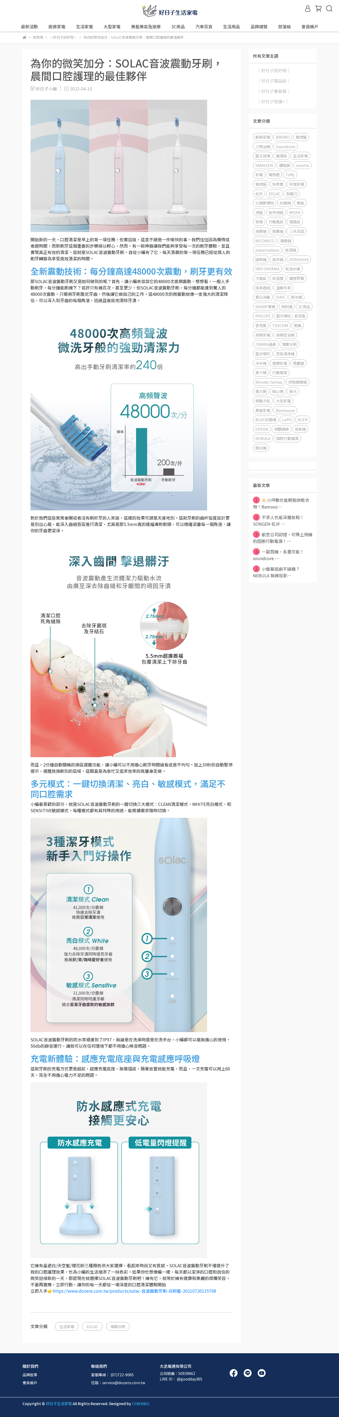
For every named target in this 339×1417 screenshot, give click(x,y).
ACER (302, 419)
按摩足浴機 (285, 335)
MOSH (295, 212)
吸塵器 (298, 363)
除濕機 (290, 250)
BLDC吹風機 (265, 419)
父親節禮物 (264, 203)
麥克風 (260, 325)
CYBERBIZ (140, 1403)
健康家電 (279, 363)
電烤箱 (260, 184)
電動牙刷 (117, 1326)
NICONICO (264, 240)
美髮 (300, 203)
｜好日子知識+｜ (273, 101)
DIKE (280, 297)
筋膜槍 (277, 231)
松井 (259, 193)
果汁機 (260, 372)
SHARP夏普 (265, 306)
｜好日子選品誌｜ (274, 81)
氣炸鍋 (277, 259)
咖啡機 (260, 259)
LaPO (287, 419)
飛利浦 (286, 306)
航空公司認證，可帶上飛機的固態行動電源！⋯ (283, 537)
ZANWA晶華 (265, 344)
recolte (302, 165)
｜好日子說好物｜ (274, 70)
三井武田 (296, 231)
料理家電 (296, 184)
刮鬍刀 (291, 193)
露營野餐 (296, 278)
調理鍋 (284, 165)
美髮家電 (262, 410)
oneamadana (267, 250)
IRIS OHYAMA (267, 268)
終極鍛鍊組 (297, 382)
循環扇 (281, 155)
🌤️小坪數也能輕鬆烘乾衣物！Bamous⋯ (281, 503)
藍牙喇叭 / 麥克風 (290, 316)
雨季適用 (262, 287)
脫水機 (260, 448)
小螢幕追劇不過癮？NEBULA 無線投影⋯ (276, 572)
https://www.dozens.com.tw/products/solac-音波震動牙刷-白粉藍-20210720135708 (134, 1291)
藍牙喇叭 (262, 353)
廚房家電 (262, 137)
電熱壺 (274, 174)
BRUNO (283, 137)
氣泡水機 (292, 268)
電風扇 (294, 221)
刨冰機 (296, 297)
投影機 (300, 429)
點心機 (277, 391)
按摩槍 (260, 231)
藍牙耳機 (262, 155)
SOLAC (92, 1326)
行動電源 (279, 372)
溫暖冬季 (283, 287)
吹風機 (285, 203)
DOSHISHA (299, 259)
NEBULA (262, 438)
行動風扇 (276, 221)
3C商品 (304, 306)
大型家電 (283, 400)
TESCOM (280, 325)
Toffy (290, 174)
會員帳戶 (30, 1382)
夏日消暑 (262, 297)
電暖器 (285, 240)
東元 (293, 391)
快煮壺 (277, 184)
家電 (259, 174)
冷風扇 (260, 278)
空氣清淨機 (285, 353)
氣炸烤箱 (276, 212)
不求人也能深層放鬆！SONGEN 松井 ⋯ (278, 520)
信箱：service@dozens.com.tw (118, 1382)
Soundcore (285, 146)
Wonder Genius (269, 382)
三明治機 (262, 146)
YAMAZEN (264, 165)
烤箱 (259, 212)
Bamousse (285, 410)
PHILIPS (262, 316)
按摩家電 (262, 335)
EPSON (261, 429)
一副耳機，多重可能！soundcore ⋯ (278, 554)
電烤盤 (301, 137)
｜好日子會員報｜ (274, 91)
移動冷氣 (262, 400)
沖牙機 (260, 363)
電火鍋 (260, 391)
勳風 (297, 325)
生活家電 (66, 1326)
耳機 (259, 221)
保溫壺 (277, 278)
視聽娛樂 (281, 429)
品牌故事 (30, 1374)
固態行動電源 (287, 438)
